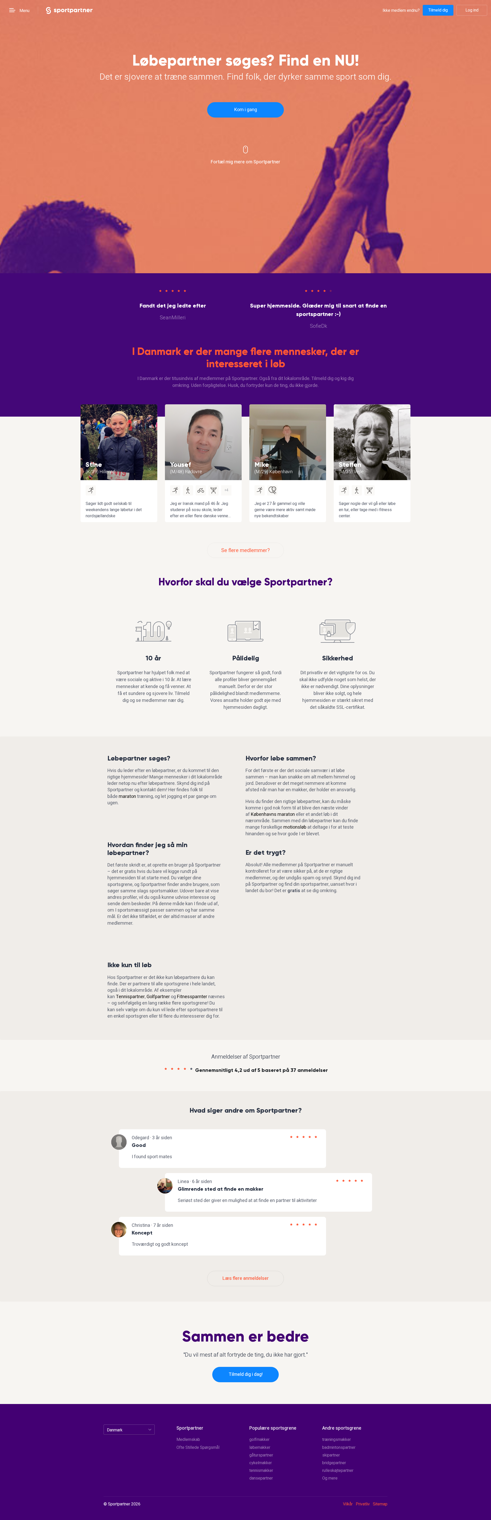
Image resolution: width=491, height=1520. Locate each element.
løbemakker (259, 1447)
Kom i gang (245, 109)
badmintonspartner (338, 1447)
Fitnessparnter (192, 996)
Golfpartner (158, 996)
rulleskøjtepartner (337, 1471)
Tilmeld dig (438, 10)
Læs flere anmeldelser (245, 1278)
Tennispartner (130, 996)
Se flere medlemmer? (245, 550)
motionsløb (294, 827)
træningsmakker (336, 1440)
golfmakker (259, 1440)
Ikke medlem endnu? (401, 10)
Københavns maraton (273, 814)
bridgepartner (334, 1463)
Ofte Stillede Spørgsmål (197, 1447)
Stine (94, 464)
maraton (127, 796)
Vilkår (348, 1504)
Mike (261, 464)
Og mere (330, 1478)
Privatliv (363, 1504)
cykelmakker (260, 1463)
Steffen (350, 464)
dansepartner (261, 1478)
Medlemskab (188, 1440)
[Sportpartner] (69, 10)
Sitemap (380, 1504)
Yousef (180, 464)
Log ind (471, 10)
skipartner (331, 1455)
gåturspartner (261, 1455)
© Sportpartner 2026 (122, 1504)
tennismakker (261, 1471)
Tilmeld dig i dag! (246, 1374)
